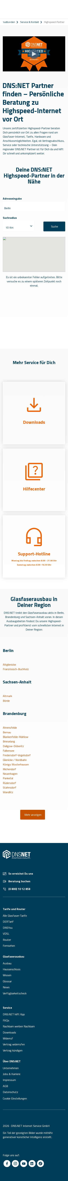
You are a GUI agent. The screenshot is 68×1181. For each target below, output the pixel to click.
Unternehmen (11, 1068)
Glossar (7, 981)
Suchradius (10, 217)
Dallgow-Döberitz (13, 746)
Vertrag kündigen (12, 1050)
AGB (5, 1086)
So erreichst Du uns (20, 873)
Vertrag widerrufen (14, 1044)
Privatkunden (8, 22)
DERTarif (8, 921)
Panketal (8, 778)
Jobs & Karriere (11, 1074)
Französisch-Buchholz (16, 669)
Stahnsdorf (9, 787)
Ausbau (7, 963)
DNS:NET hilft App (14, 1014)
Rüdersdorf (9, 783)
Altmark (7, 696)
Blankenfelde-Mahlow (15, 737)
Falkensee (8, 751)
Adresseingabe (12, 198)
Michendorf (9, 769)
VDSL (6, 933)
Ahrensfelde (10, 727)
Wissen (7, 975)
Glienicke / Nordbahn (15, 760)
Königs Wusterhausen (16, 764)
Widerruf (8, 1038)
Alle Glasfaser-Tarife (15, 916)
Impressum (9, 1080)
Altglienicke (9, 664)
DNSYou (8, 928)
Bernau (7, 732)
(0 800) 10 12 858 (19, 889)
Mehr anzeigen (32, 815)
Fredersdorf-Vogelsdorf (17, 755)
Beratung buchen (19, 881)
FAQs (6, 1020)
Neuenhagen (10, 774)
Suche (54, 226)
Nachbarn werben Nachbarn (19, 1026)
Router (7, 940)
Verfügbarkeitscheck (15, 993)
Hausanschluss (11, 969)
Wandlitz (8, 792)
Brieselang (9, 741)
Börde (6, 701)
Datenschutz (10, 1092)
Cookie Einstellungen (15, 1098)
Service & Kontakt (29, 22)
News (6, 987)
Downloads (9, 1032)
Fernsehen (9, 946)
